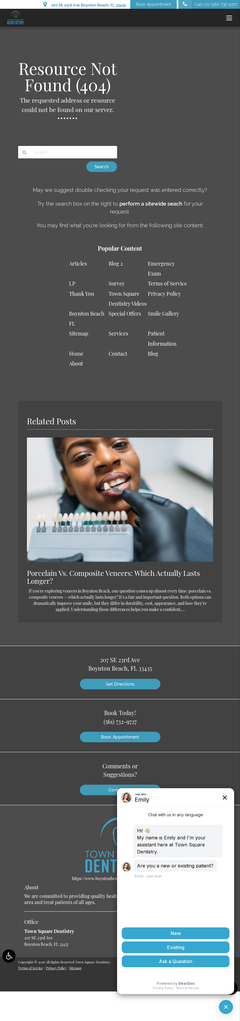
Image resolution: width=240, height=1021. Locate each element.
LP (72, 283)
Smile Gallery (163, 313)
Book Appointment (153, 4)
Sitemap (78, 333)
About (76, 363)
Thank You (81, 293)
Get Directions (120, 684)
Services (118, 333)
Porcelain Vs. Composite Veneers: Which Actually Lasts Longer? (113, 577)
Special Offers (125, 313)
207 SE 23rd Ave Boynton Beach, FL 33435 (87, 5)
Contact (118, 353)
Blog (153, 353)
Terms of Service (167, 283)
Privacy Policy (164, 293)
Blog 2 (116, 263)
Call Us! (216, 4)
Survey (117, 283)
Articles (78, 263)
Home (76, 353)
